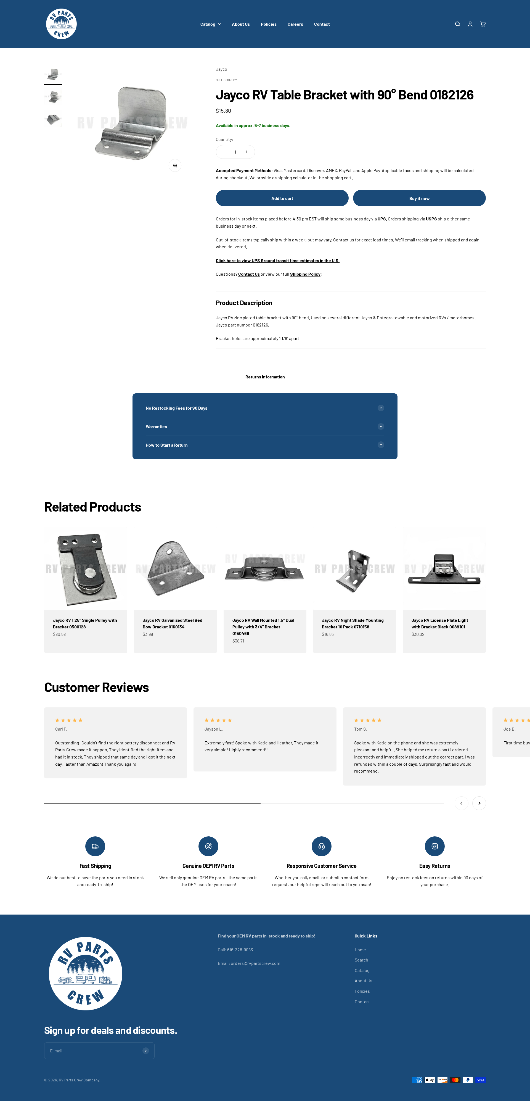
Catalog (207, 24)
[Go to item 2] (53, 97)
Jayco (221, 69)
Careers (295, 24)
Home (360, 949)
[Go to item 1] (53, 75)
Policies (269, 24)
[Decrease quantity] (224, 152)
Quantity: (224, 139)
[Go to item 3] (53, 119)
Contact (322, 24)
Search (361, 959)
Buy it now (419, 198)
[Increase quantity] (247, 152)
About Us (241, 24)
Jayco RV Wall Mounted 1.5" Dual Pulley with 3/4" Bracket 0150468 (263, 626)
